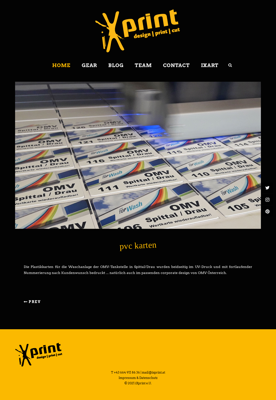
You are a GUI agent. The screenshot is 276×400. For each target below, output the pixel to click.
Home (61, 65)
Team (143, 65)
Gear (89, 65)
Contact (176, 65)
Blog (116, 65)
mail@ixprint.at (153, 372)
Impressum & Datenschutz (138, 378)
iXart (210, 65)
